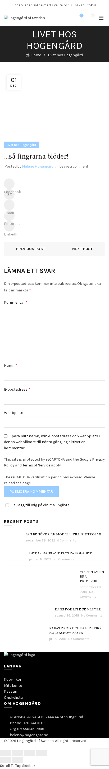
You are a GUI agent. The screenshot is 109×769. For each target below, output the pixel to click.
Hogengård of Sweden (35, 741)
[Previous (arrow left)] (5, 760)
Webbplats (13, 412)
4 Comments (66, 540)
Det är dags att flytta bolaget (60, 553)
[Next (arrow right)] (17, 760)
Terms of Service (36, 465)
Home (36, 55)
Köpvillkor (12, 679)
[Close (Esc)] (5, 753)
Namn (10, 365)
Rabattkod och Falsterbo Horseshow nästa (75, 630)
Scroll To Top (10, 765)
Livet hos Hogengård (65, 55)
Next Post (82, 249)
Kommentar (16, 302)
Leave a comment (74, 166)
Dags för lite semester (78, 609)
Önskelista (13, 697)
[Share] (17, 753)
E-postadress (17, 389)
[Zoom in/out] (41, 753)
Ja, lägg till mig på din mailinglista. (41, 505)
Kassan (10, 691)
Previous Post (30, 249)
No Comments (64, 559)
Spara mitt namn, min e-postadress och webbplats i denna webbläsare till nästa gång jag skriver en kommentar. (52, 442)
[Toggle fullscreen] (29, 753)
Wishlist (81, 15)
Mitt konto (13, 685)
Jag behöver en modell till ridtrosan (63, 534)
